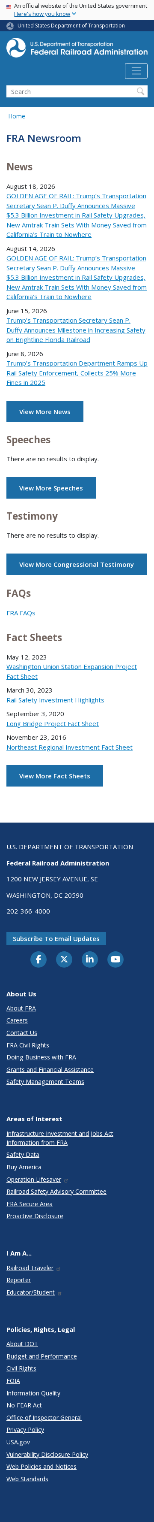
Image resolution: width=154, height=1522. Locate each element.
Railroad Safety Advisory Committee (56, 1191)
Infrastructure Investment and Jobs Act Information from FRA (59, 1138)
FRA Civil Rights (27, 1045)
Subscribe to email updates (56, 938)
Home (16, 116)
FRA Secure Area (29, 1204)
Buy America (23, 1167)
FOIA (13, 1381)
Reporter (18, 1280)
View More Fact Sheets (54, 776)
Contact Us (21, 1033)
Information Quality (33, 1393)
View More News (45, 411)
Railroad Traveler (29, 1268)
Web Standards (27, 1479)
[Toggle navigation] (136, 71)
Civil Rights (21, 1368)
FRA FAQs (21, 612)
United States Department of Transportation (71, 25)
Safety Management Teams (45, 1081)
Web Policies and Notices (41, 1466)
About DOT (22, 1344)
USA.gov (18, 1442)
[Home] (77, 50)
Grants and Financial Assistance (50, 1069)
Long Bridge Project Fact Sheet (52, 723)
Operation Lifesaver (33, 1179)
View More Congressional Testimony (76, 564)
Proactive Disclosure (34, 1216)
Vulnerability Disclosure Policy (47, 1454)
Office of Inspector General (44, 1417)
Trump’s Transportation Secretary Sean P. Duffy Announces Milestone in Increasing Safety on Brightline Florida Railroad (75, 330)
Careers (17, 1020)
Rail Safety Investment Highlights (55, 700)
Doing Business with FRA (41, 1057)
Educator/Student (30, 1292)
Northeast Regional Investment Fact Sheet (69, 747)
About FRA (21, 1008)
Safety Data (22, 1154)
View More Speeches (51, 488)
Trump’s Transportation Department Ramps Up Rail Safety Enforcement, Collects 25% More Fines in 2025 (77, 373)
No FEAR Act (24, 1405)
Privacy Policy (25, 1429)
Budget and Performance (41, 1356)
